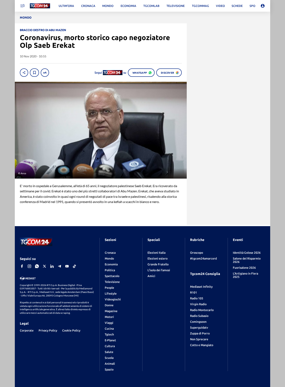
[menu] (22, 5)
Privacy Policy (48, 330)
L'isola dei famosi (159, 270)
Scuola (109, 357)
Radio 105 (196, 298)
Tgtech (109, 334)
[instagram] (29, 266)
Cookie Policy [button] (71, 330)
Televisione (112, 282)
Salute (109, 352)
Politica (110, 270)
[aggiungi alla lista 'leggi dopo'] (34, 72)
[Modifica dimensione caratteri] (45, 72)
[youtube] (67, 266)
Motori (109, 317)
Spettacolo (112, 276)
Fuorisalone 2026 (244, 267)
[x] (44, 266)
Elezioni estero (158, 258)
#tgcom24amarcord (203, 258)
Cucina (109, 328)
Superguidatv (199, 327)
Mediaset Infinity (201, 286)
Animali (110, 363)
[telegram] (59, 266)
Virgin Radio (198, 304)
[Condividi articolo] (24, 72)
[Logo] (40, 6)
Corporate (27, 330)
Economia (111, 264)
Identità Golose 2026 (247, 252)
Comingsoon (198, 321)
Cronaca (110, 252)
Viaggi (109, 322)
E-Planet (110, 340)
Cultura (110, 346)
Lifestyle (111, 293)
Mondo (109, 258)
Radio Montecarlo (202, 310)
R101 (193, 292)
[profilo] (262, 5)
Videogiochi (113, 299)
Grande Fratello (158, 264)
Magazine (111, 311)
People (109, 287)
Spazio (109, 369)
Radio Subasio (199, 316)
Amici (151, 276)
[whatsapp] (37, 266)
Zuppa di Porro (200, 333)
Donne (109, 305)
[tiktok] (74, 266)
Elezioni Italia (156, 252)
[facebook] (22, 266)
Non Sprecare (199, 339)
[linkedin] (52, 266)
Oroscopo (196, 252)
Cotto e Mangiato (201, 345)
